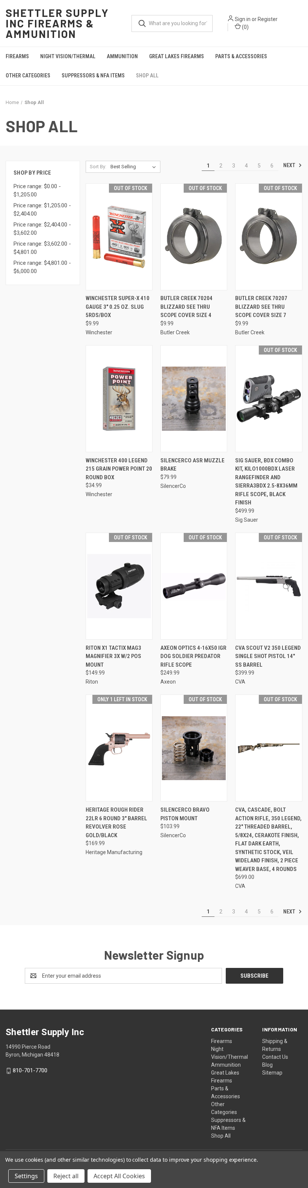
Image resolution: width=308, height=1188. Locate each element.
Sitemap (272, 1073)
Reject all (66, 1176)
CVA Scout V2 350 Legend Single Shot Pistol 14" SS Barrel (268, 656)
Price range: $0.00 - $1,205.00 (37, 190)
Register (268, 19)
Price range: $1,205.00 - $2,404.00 (42, 209)
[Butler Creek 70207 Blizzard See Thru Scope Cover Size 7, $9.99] (268, 237)
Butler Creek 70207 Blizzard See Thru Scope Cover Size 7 (261, 307)
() (245, 27)
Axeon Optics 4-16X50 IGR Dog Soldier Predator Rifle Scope (193, 656)
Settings (26, 1176)
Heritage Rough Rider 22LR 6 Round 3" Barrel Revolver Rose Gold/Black (116, 822)
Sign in (243, 19)
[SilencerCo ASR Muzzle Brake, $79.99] (194, 399)
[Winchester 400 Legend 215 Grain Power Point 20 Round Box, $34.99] (119, 399)
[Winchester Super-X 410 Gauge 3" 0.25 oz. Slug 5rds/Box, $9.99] (119, 237)
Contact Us (275, 1057)
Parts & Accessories (241, 56)
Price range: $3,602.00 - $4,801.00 (42, 248)
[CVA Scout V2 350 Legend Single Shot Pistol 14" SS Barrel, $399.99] (268, 586)
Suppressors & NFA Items (93, 75)
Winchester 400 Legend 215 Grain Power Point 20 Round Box (119, 469)
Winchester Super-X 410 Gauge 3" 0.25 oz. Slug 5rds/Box (117, 307)
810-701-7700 (30, 1070)
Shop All (147, 75)
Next (289, 165)
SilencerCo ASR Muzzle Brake (192, 464)
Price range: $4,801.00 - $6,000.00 (42, 267)
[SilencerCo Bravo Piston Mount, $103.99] (194, 748)
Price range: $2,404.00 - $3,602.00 (42, 229)
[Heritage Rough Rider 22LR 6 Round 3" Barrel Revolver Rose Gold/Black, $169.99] (119, 748)
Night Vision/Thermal (67, 56)
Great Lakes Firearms (176, 56)
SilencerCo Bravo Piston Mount (185, 814)
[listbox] (134, 166)
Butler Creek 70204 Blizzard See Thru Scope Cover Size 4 (186, 307)
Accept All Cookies (119, 1176)
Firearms (17, 56)
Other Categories (28, 75)
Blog (267, 1065)
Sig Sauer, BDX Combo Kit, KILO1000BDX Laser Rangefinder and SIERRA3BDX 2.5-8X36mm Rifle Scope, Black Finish (266, 481)
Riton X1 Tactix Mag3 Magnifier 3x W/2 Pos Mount (113, 656)
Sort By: (98, 166)
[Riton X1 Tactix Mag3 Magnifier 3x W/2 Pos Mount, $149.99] (119, 586)
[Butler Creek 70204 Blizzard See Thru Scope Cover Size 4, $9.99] (194, 237)
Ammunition (122, 56)
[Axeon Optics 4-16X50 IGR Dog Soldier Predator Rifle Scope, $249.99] (194, 586)
